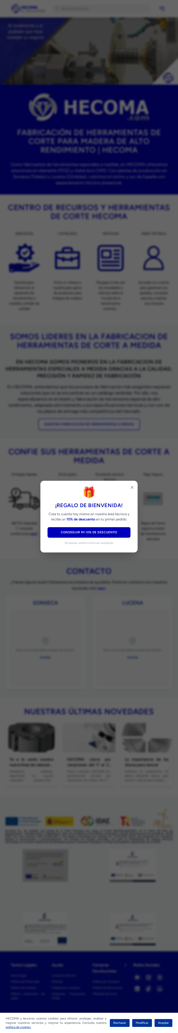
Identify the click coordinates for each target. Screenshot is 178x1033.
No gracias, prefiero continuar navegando (89, 542)
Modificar (142, 1023)
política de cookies (18, 1027)
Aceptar (163, 1023)
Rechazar (119, 1023)
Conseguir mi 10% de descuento (89, 532)
